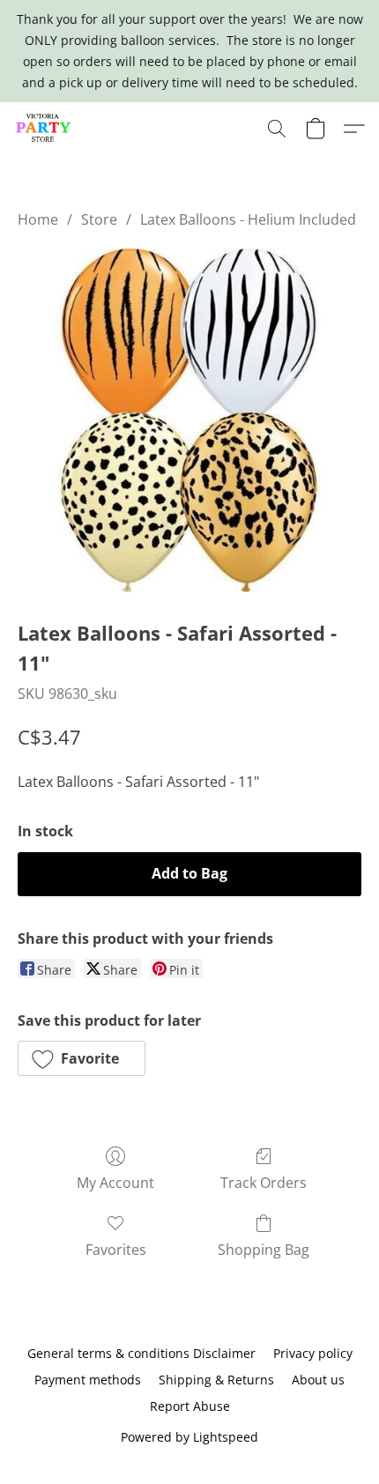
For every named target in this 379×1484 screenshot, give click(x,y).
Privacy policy (313, 1353)
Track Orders (263, 1182)
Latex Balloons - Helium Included (248, 219)
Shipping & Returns (216, 1379)
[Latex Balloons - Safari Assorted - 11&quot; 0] (189, 420)
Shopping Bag (263, 1249)
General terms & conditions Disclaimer (141, 1353)
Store (99, 219)
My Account (115, 1182)
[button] (45, 128)
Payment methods (87, 1379)
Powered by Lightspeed (189, 1436)
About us (318, 1379)
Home (38, 219)
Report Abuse (190, 1406)
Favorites (115, 1249)
